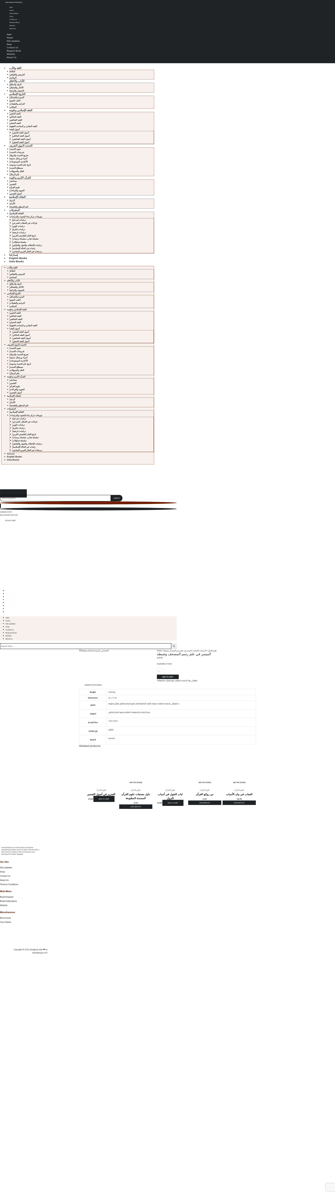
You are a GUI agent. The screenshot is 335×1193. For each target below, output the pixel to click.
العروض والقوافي (17, 74)
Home (11, 10)
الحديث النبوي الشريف (20, 145)
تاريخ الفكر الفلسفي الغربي (24, 235)
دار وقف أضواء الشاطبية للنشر (147, 703)
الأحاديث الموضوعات (19, 162)
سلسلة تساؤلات (19, 242)
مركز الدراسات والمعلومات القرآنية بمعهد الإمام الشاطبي (129, 712)
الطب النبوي (15, 100)
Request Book (14, 22)
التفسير (13, 184)
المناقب (13, 107)
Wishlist (12, 25)
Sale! (11, 7)
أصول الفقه (15, 129)
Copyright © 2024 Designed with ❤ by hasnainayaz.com (30, 951)
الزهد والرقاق (15, 84)
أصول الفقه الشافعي (21, 139)
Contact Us (13, 19)
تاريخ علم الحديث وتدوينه (20, 165)
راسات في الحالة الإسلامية (24, 248)
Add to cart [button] (104, 799)
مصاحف (13, 181)
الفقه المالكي (15, 117)
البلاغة (12, 71)
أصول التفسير (16, 194)
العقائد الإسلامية (17, 197)
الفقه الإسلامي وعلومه (20, 110)
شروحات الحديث (17, 152)
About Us (12, 28)
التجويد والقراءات (17, 190)
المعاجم (13, 78)
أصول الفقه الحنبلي (21, 142)
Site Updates (13, 13)
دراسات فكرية (19, 229)
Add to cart (168, 677)
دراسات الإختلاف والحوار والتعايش (27, 245)
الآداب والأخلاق (16, 81)
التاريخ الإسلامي (17, 94)
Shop (11, 16)
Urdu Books (16, 261)
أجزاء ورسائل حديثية (18, 158)
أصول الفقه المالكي (21, 136)
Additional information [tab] (93, 685)
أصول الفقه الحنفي (21, 133)
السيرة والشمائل (17, 97)
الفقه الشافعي (16, 120)
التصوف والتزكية (17, 91)
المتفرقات (14, 210)
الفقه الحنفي (15, 114)
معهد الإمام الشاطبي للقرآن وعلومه (121, 703)
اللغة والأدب (15, 68)
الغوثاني (194, 680)
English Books (18, 258)
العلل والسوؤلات (17, 171)
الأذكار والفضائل (16, 87)
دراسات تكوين (19, 226)
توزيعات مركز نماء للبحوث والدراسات (26, 216)
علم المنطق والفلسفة (19, 207)
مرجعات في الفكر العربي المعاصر (27, 251)
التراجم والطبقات (17, 104)
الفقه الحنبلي (15, 123)
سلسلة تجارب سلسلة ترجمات (25, 239)
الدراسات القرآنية (199, 650)
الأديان (12, 203)
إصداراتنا (13, 254)
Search (116, 498)
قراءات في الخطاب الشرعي (25, 223)
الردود (12, 200)
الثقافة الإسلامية (17, 213)
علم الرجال (14, 174)
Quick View (101, 784)
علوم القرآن (15, 187)
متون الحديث (15, 149)
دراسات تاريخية (19, 232)
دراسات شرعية (19, 220)
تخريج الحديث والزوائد (19, 155)
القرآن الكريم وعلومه (20, 177)
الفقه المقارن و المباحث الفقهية (23, 126)
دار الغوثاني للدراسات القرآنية (168, 703)
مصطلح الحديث (16, 168)
